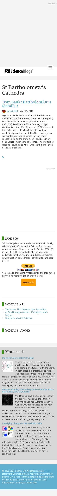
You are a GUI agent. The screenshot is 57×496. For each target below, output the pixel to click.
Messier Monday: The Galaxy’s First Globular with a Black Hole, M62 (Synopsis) (28, 390)
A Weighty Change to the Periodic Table (22, 423)
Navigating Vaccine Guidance (18, 318)
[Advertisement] (28, 33)
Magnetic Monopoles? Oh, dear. (18, 358)
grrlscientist (12, 111)
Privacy (48, 470)
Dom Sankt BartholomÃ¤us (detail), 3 (26, 104)
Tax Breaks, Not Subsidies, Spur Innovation (25, 309)
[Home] (19, 72)
